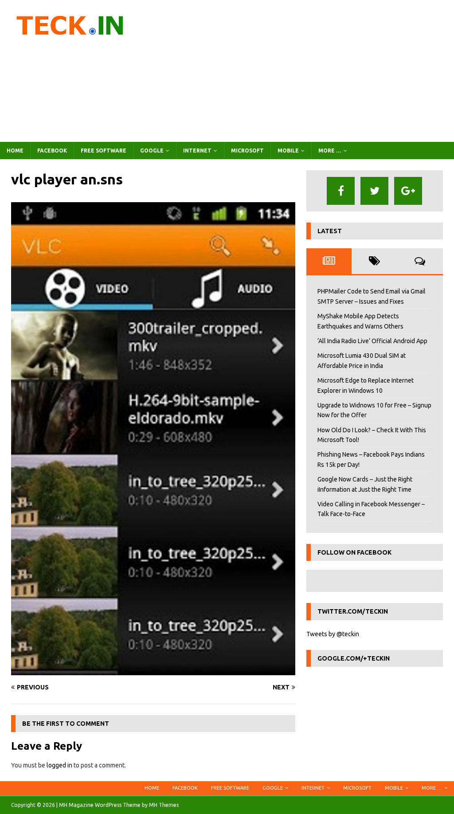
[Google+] (408, 191)
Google (152, 150)
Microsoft (247, 150)
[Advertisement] (300, 71)
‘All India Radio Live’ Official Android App (372, 340)
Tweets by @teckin (332, 634)
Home (15, 150)
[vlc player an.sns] (153, 669)
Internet (197, 150)
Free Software (103, 150)
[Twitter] (374, 191)
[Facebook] (341, 191)
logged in (59, 765)
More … (329, 150)
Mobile (288, 150)
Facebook (52, 150)
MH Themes (164, 805)
